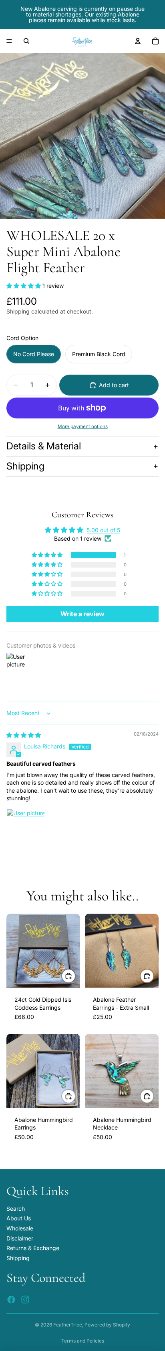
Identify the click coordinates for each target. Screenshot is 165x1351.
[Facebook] (11, 1299)
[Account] (138, 41)
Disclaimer (19, 1238)
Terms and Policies (82, 1341)
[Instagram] (25, 1299)
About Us (18, 1218)
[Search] (26, 41)
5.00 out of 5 (103, 530)
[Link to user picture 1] (25, 828)
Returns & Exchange (32, 1247)
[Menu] (9, 41)
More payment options (83, 426)
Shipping (25, 466)
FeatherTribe (67, 1325)
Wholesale (19, 1228)
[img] (23, 735)
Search (15, 1208)
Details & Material (43, 446)
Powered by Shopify (107, 1325)
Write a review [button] (82, 614)
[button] (24, 285)
